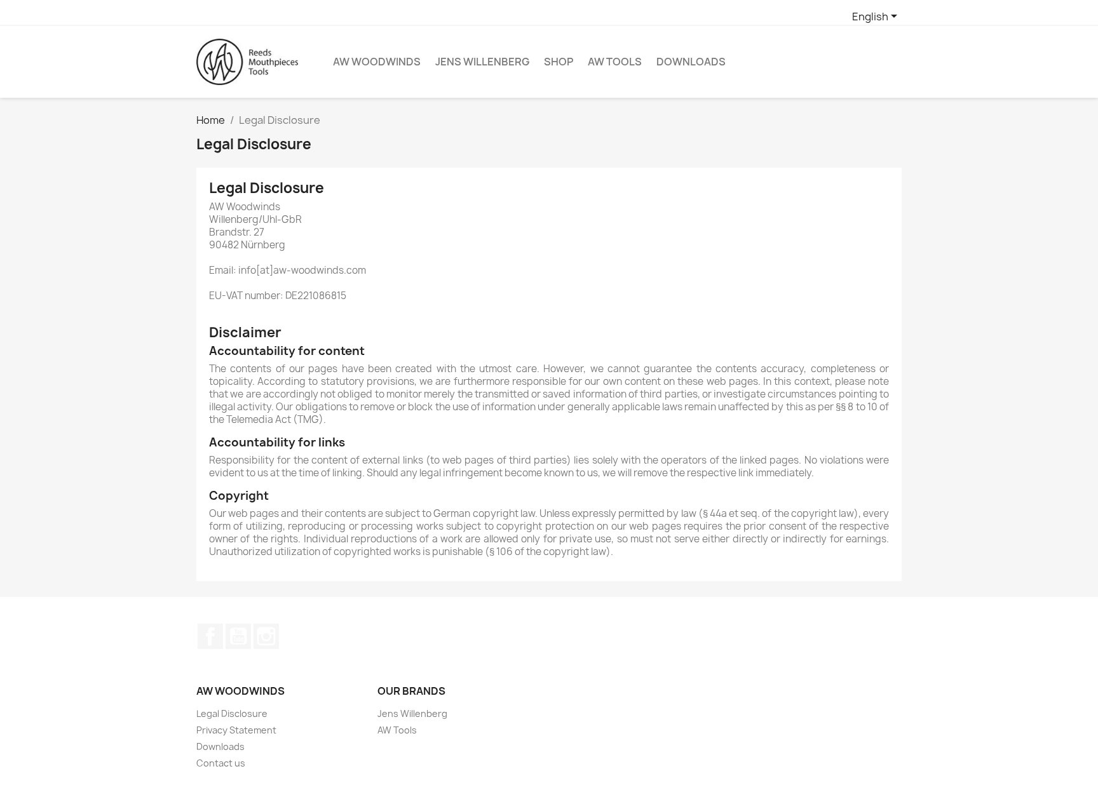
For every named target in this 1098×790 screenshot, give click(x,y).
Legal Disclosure (232, 713)
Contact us (220, 763)
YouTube (238, 636)
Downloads (691, 62)
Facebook (210, 636)
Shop (558, 62)
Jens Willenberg (482, 62)
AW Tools (615, 62)
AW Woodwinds (377, 62)
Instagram (266, 636)
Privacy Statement (236, 730)
